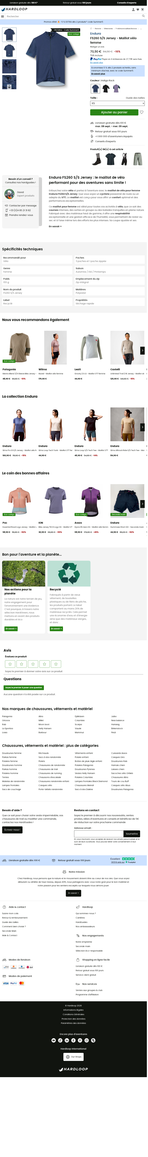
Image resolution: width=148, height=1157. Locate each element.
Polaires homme (10, 773)
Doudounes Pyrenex (85, 769)
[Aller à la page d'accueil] (92, 29)
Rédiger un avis (97, 47)
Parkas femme (9, 757)
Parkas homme (9, 769)
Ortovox (6, 721)
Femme (98, 28)
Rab (4, 725)
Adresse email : (83, 828)
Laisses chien (117, 769)
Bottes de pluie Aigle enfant (88, 761)
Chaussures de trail (48, 769)
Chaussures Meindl (84, 785)
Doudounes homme (12, 765)
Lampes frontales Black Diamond (91, 781)
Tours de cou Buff (120, 781)
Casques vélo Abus (120, 785)
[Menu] (2, 16)
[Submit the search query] (143, 16)
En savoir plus (98, 74)
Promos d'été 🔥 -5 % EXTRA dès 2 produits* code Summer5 (73, 22)
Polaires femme (10, 761)
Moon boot (44, 725)
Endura (95, 33)
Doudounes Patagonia (122, 789)
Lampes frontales (10, 785)
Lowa (4, 733)
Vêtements (108, 28)
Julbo (114, 717)
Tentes (5, 777)
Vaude (78, 729)
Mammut (79, 733)
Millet (41, 721)
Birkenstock (117, 729)
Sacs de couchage (11, 789)
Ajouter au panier (114, 112)
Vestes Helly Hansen (85, 773)
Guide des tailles (135, 98)
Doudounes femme (12, 753)
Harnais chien (118, 765)
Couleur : (102, 80)
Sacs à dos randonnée (50, 757)
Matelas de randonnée (13, 781)
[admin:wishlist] (141, 112)
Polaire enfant (82, 757)
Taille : (93, 98)
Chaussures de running (50, 773)
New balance (117, 721)
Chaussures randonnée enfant (54, 781)
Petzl (113, 733)
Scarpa (78, 725)
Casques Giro (118, 757)
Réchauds (44, 753)
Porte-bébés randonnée (51, 789)
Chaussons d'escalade (50, 777)
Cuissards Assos (119, 753)
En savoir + (55, 226)
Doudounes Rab (119, 761)
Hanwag (115, 725)
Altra (41, 717)
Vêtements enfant (84, 753)
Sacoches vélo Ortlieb (122, 773)
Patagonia (7, 717)
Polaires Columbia (84, 777)
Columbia (79, 721)
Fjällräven (79, 717)
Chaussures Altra (119, 777)
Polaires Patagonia (84, 765)
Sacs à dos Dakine (84, 789)
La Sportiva (7, 729)
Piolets (42, 761)
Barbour (42, 733)
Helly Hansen (45, 729)
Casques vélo (45, 785)
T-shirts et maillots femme (126, 28)
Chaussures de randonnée (52, 765)
